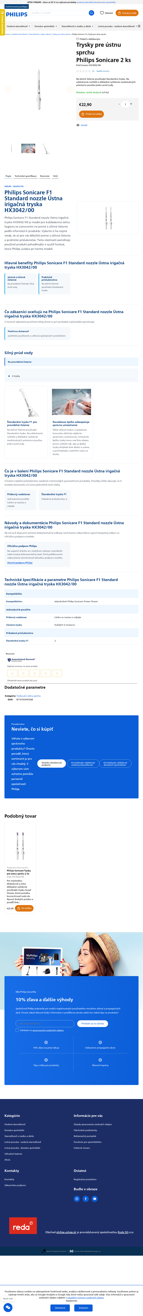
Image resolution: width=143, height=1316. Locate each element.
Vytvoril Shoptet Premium (56, 1251)
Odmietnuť (60, 1308)
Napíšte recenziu (102, 71)
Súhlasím (83, 1308)
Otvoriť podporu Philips (19, 562)
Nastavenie (71, 1301)
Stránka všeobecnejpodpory (52, 763)
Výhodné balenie (13, 1153)
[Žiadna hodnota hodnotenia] (84, 71)
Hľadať (91, 13)
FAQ (55, 175)
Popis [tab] (8, 175)
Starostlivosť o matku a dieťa (19, 1135)
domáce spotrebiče (106, 2)
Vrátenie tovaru (82, 1147)
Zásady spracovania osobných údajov (93, 1124)
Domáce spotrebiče (14, 1130)
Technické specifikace (26, 175)
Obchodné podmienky (85, 1130)
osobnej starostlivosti (86, 2)
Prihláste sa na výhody (92, 1023)
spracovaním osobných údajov (48, 1030)
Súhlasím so (42, 1030)
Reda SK (123, 1232)
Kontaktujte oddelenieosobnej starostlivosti (83, 763)
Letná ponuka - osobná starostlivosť (22, 1141)
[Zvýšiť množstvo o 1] (131, 104)
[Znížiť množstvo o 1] (119, 104)
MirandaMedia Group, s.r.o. (90, 1251)
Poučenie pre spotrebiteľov (88, 1141)
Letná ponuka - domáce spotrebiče (22, 1147)
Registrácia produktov (85, 1179)
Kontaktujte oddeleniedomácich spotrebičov (115, 763)
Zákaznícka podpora (15, 1185)
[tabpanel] (20, 868)
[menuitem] (18, 26)
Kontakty (9, 1179)
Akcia (7, 1159)
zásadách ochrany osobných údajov (85, 1297)
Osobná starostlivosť (14, 1124)
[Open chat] (7, 1307)
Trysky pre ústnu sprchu (28, 695)
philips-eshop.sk (66, 1232)
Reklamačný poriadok (85, 1135)
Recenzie (44, 175)
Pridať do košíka (94, 114)
